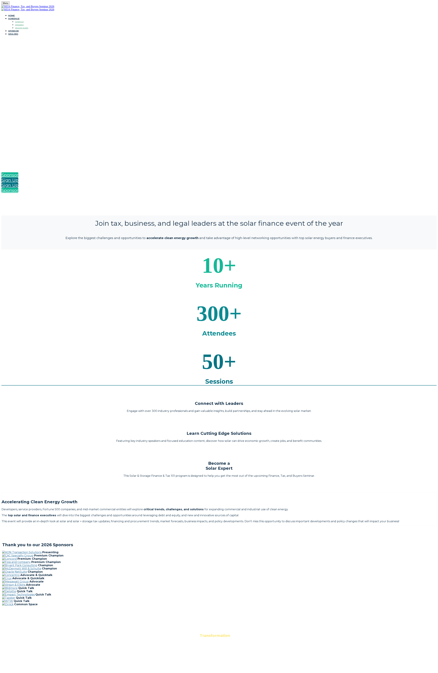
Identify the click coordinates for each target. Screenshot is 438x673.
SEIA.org (13, 34)
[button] (9, 174)
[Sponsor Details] (22, 552)
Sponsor (13, 31)
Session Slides (21, 28)
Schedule (14, 18)
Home (11, 15)
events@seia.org (219, 658)
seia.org (219, 652)
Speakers (19, 25)
